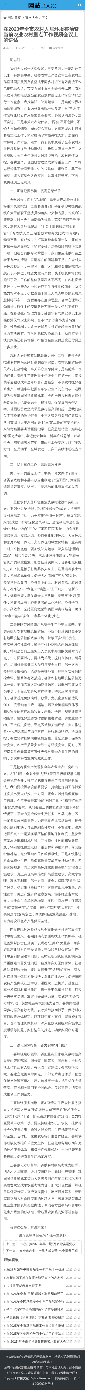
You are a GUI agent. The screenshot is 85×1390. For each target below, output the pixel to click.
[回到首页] (42, 5)
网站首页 (14, 18)
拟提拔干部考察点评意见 (23, 1286)
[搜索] (80, 5)
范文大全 (32, 18)
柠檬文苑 (23, 1378)
